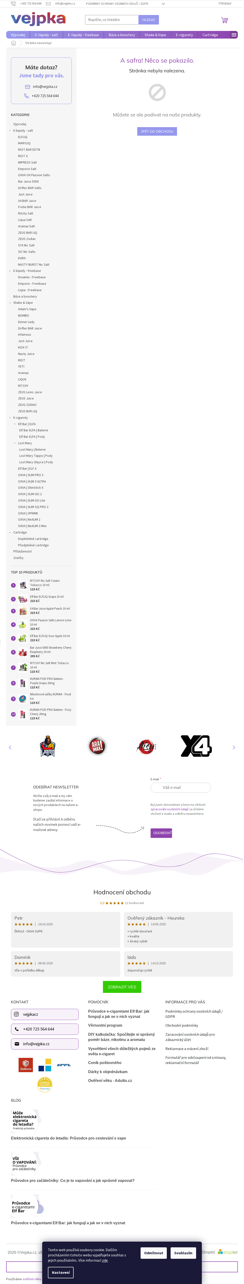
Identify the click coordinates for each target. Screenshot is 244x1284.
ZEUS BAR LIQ (27, 232)
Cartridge (20, 532)
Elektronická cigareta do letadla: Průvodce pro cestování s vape (68, 1138)
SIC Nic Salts (27, 251)
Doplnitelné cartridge (33, 539)
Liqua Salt (25, 220)
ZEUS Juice (26, 398)
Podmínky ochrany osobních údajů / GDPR (117, 4)
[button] (231, 747)
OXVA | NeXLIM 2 (29, 519)
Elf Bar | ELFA (27, 424)
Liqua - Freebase (30, 290)
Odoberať (162, 833)
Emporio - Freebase (32, 283)
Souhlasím (183, 1253)
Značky (18, 558)
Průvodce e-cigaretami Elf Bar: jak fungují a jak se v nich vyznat (118, 1014)
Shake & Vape (23, 302)
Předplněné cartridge (33, 545)
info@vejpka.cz (36, 1044)
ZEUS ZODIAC (27, 405)
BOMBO (23, 315)
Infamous (24, 334)
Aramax (23, 373)
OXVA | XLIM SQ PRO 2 (33, 507)
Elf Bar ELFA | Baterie (33, 430)
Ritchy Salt (25, 213)
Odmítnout (153, 1253)
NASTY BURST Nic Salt (33, 264)
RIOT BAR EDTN (29, 149)
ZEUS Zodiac (27, 239)
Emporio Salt (27, 169)
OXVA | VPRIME (28, 513)
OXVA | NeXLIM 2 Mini (32, 526)
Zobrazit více (122, 987)
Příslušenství (22, 551)
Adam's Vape (27, 309)
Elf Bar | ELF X (27, 468)
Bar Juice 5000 (28, 181)
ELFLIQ (22, 137)
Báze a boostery (25, 296)
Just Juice (25, 194)
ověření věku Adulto (37, 1279)
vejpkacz (30, 1014)
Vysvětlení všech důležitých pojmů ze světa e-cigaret (122, 1051)
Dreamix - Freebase (32, 277)
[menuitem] (18, 35)
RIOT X (23, 156)
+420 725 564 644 (38, 1029)
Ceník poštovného (105, 1063)
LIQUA (22, 379)
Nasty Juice (26, 354)
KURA (22, 258)
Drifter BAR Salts (29, 188)
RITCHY (23, 385)
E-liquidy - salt (23, 130)
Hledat (148, 20)
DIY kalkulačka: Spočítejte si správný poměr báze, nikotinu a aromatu (121, 1037)
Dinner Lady (26, 322)
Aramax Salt (26, 226)
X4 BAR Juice (27, 201)
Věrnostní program (105, 1025)
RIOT (21, 360)
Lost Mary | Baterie (32, 449)
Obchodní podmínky (181, 1025)
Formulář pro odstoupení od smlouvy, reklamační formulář (195, 1060)
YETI (21, 366)
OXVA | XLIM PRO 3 (30, 475)
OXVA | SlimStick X (30, 487)
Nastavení (61, 1272)
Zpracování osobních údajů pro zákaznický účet (190, 1037)
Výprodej (19, 124)
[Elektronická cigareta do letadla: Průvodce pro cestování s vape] (83, 1121)
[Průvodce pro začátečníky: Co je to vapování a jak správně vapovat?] (83, 1164)
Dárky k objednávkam (107, 1072)
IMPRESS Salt (27, 162)
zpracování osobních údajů (169, 809)
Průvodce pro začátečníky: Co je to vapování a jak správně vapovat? (73, 1181)
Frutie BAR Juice (29, 207)
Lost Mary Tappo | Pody (36, 455)
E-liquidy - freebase (27, 271)
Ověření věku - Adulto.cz (110, 1081)
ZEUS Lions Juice (30, 392)
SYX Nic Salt (26, 245)
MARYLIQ (24, 143)
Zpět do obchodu (157, 131)
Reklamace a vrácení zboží (186, 1048)
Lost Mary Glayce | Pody (36, 462)
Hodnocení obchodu (122, 892)
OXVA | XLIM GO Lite (31, 500)
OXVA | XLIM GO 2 (30, 494)
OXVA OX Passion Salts (34, 175)
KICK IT (23, 347)
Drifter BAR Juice (30, 328)
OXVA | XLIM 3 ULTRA (32, 481)
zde (105, 1260)
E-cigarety (20, 417)
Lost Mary (25, 443)
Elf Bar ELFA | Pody (32, 436)
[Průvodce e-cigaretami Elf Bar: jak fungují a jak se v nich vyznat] (83, 1206)
